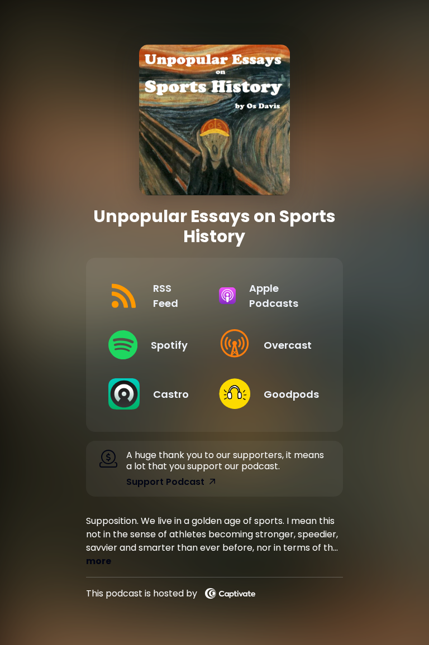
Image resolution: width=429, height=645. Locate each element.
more (98, 561)
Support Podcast (165, 482)
